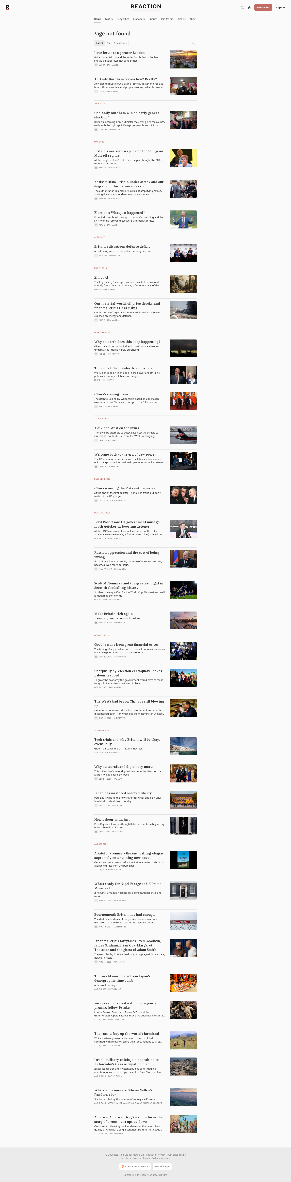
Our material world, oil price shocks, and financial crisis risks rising (127, 305)
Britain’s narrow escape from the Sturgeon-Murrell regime (129, 153)
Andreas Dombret (152, 1103)
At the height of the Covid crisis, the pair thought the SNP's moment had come (128, 161)
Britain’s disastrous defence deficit (122, 246)
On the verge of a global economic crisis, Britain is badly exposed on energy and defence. (127, 314)
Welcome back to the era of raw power (125, 454)
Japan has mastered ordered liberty (123, 793)
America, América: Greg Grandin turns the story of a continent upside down (128, 1119)
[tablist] (111, 43)
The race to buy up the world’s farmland (126, 1034)
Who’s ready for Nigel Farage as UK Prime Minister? (127, 886)
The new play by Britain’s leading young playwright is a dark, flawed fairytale (129, 956)
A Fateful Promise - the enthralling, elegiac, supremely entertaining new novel (129, 855)
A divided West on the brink (116, 428)
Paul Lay (118, 779)
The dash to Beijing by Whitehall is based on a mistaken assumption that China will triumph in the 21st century (126, 400)
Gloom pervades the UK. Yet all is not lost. (118, 748)
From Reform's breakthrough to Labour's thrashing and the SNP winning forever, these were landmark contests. (128, 219)
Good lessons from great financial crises (126, 644)
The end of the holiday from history (123, 368)
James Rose (114, 1045)
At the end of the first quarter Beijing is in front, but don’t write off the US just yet (127, 494)
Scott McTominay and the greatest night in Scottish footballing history (128, 585)
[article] (145, 61)
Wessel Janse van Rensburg (123, 1103)
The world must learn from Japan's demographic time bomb (122, 978)
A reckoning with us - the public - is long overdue (122, 251)
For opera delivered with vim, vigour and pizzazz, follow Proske (127, 1005)
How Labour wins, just (112, 819)
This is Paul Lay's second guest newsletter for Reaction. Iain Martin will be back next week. (128, 772)
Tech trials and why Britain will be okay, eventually (127, 742)
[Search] (242, 7)
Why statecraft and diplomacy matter (124, 767)
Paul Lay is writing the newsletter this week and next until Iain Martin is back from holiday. (127, 799)
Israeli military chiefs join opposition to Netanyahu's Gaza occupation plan (126, 1062)
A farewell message (105, 985)
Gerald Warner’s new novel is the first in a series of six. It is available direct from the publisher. (128, 864)
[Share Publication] (249, 7)
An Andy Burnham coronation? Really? (125, 79)
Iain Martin (113, 65)
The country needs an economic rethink (117, 618)
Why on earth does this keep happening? (127, 342)
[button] (97, 19)
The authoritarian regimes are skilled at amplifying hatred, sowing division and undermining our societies (128, 192)
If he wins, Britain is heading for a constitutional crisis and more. (127, 894)
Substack (129, 1174)
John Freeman (115, 1133)
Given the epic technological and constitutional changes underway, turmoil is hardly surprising (126, 348)
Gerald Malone (116, 1019)
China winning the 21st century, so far (124, 488)
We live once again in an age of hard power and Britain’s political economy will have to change (127, 374)
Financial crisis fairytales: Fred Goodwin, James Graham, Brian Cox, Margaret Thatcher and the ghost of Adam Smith (127, 945)
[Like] (96, 1024)
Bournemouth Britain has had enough (124, 914)
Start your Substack (136, 1166)
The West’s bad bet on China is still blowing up (129, 703)
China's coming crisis (111, 394)
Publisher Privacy (155, 1154)
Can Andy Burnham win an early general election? (127, 115)
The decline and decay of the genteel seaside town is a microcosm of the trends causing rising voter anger (125, 920)
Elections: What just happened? (119, 213)
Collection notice (161, 1158)
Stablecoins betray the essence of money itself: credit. (125, 1099)
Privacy (137, 1158)
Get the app (162, 1166)
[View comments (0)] (121, 69)
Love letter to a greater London (119, 53)
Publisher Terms (176, 1154)
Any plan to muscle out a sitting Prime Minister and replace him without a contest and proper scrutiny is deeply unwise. (129, 85)
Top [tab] (108, 43)
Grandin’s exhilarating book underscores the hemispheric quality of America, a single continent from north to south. (128, 1127)
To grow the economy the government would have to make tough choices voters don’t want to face (128, 681)
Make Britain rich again (113, 614)
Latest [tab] (99, 43)
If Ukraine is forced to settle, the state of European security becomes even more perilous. (128, 563)
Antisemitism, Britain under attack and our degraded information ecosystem (129, 184)
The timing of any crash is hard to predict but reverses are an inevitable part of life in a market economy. (129, 650)
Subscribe (263, 7)
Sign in (280, 7)
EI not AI (101, 277)
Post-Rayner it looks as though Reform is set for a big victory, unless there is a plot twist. (129, 825)
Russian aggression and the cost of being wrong (126, 554)
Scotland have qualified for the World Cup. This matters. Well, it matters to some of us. (129, 593)
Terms (146, 1158)
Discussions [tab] (120, 43)
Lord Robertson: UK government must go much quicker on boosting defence (126, 524)
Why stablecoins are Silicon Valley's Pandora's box (123, 1092)
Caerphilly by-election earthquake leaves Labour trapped (128, 673)
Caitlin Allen (115, 989)
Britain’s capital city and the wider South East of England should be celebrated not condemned (126, 59)
